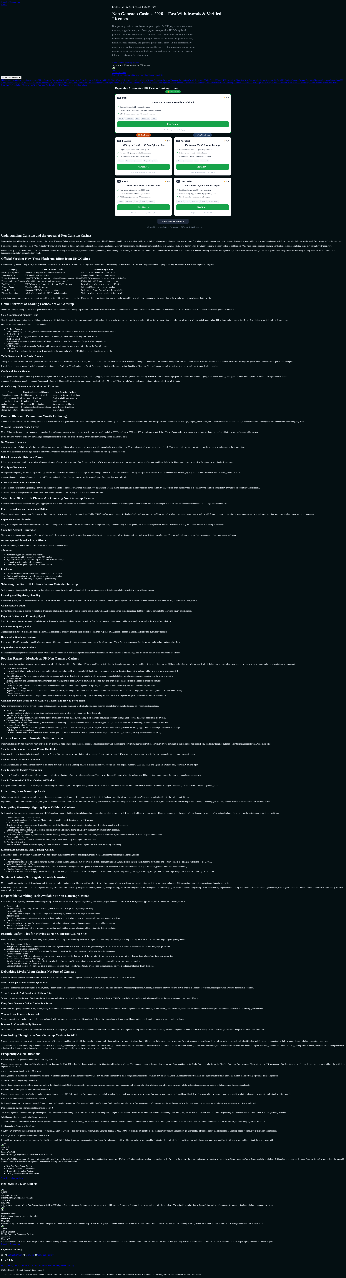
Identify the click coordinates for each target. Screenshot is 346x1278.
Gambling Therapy (44, 1255)
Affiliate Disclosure (34, 1265)
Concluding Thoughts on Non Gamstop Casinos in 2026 (34, 85)
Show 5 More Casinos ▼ (173, 221)
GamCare (28, 1255)
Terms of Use (20, 1265)
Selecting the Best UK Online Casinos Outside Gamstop (289, 80)
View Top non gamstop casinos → (127, 63)
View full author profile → (12, 1178)
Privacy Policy (7, 1265)
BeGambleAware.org (195, 227)
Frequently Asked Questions (73, 85)
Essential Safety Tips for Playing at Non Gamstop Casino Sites (269, 83)
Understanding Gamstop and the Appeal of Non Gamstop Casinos (30, 80)
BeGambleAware (14, 1255)
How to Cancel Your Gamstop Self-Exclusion (41, 83)
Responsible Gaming (65, 1265)
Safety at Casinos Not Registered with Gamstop (161, 83)
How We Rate (49, 1265)
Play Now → (173, 124)
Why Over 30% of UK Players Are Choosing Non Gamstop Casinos (234, 80)
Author (4, 5)
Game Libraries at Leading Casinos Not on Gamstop (139, 80)
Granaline (10, 2)
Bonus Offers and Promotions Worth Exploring (183, 80)
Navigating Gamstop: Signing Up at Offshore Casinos (115, 83)
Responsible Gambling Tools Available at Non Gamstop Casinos (212, 83)
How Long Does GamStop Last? (76, 83)
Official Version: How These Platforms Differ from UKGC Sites (87, 80)
